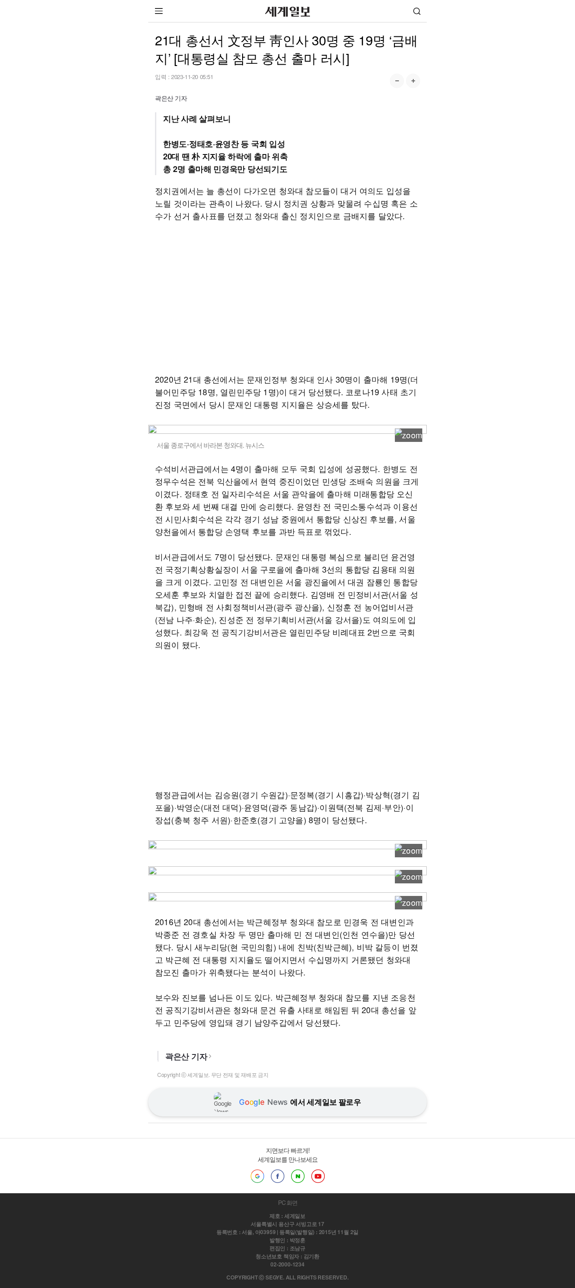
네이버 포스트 (298, 1176)
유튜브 (318, 1176)
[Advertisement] (287, 297)
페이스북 (277, 1176)
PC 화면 (287, 1202)
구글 (257, 1176)
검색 (417, 11)
